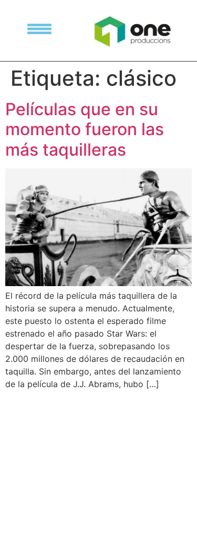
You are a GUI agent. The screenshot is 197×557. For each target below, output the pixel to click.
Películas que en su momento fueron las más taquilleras (84, 129)
